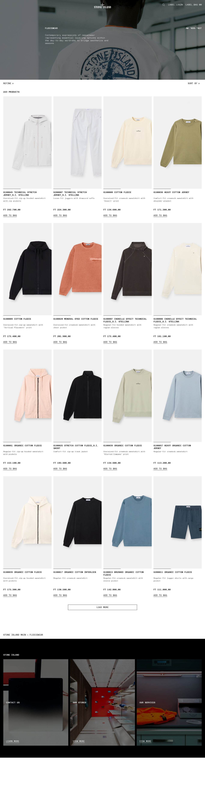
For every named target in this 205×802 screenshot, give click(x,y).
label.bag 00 (193, 4)
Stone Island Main (14, 634)
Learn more (12, 741)
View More (145, 741)
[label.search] (163, 5)
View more (79, 741)
